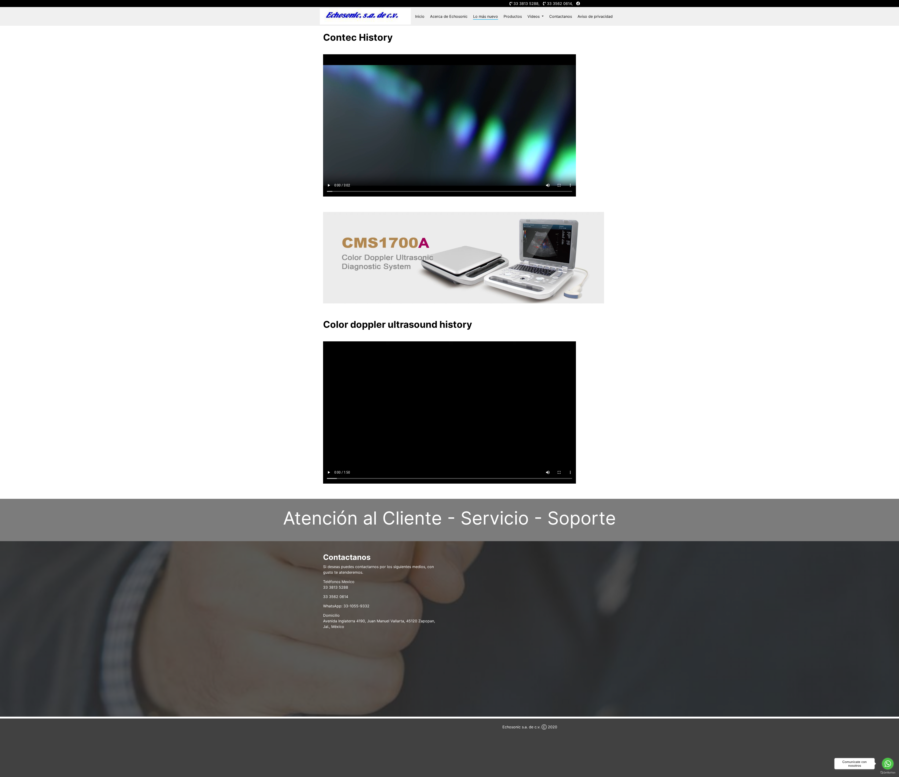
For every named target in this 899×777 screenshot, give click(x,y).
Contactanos (560, 16)
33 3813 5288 (525, 3)
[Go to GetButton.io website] (887, 772)
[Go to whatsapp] (888, 764)
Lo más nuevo (485, 16)
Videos (534, 16)
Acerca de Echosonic (449, 16)
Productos (513, 16)
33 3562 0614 (559, 3)
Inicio (419, 16)
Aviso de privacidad (595, 16)
